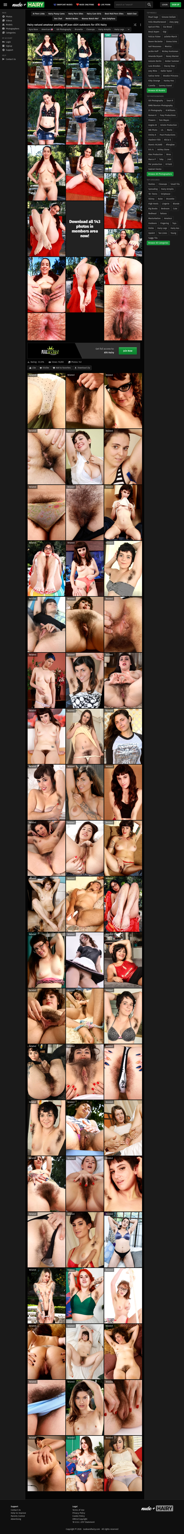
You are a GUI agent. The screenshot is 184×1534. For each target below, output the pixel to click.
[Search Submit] (149, 4)
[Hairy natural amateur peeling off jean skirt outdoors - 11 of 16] (123, 243)
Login (164, 4)
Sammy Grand (165, 85)
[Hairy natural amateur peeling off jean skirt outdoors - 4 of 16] (46, 117)
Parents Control (18, 1516)
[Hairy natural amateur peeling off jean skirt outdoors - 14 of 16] (123, 271)
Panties (151, 184)
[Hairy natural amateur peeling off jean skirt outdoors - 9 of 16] (123, 201)
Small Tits (175, 184)
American (46, 29)
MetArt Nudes (72, 18)
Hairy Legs (119, 29)
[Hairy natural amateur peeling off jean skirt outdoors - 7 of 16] (46, 173)
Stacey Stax (169, 66)
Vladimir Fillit (154, 140)
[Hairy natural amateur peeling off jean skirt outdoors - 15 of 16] (123, 313)
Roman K (152, 115)
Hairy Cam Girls (94, 14)
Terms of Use (78, 1510)
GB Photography (63, 29)
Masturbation (154, 218)
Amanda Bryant (155, 56)
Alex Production (155, 154)
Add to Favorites (63, 368)
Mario (169, 130)
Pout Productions (167, 135)
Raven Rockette (155, 41)
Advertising (16, 1519)
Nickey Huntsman (170, 51)
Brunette (79, 29)
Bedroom (165, 208)
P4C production (155, 164)
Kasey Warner (172, 56)
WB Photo (152, 130)
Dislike (46, 368)
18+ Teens (152, 194)
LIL (162, 130)
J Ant (169, 159)
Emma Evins (171, 41)
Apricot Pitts (154, 27)
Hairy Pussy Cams (56, 14)
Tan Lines (162, 233)
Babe (160, 199)
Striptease (165, 194)
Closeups (90, 29)
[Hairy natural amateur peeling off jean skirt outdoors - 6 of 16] (123, 145)
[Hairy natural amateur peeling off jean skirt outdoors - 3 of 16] (123, 89)
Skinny (151, 199)
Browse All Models (156, 90)
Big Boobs (153, 208)
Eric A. (151, 149)
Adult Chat (132, 14)
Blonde (176, 204)
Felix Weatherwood (157, 22)
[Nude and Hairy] (28, 5)
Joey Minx (152, 71)
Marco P (152, 159)
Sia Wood (167, 27)
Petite (151, 228)
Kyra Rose (33, 29)
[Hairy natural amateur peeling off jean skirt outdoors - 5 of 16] (85, 117)
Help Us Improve (18, 1513)
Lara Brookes (154, 66)
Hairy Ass (175, 228)
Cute (175, 208)
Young (173, 233)
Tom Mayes (164, 120)
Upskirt (151, 233)
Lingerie (165, 204)
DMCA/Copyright (79, 1519)
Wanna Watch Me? (90, 18)
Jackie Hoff (153, 51)
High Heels (153, 204)
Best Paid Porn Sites (114, 14)
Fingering (164, 223)
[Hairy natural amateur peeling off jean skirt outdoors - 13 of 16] (85, 285)
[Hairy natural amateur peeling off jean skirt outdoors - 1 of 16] (46, 61)
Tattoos (163, 213)
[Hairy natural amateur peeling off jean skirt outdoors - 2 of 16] (85, 61)
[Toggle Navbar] (5, 4)
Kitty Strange (154, 81)
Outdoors (152, 223)
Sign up (175, 4)
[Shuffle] (135, 25)
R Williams (170, 110)
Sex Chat (58, 18)
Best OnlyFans (108, 18)
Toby (161, 159)
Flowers (151, 120)
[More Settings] (140, 25)
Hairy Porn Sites (75, 14)
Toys (174, 223)
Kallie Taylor (166, 71)
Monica (168, 46)
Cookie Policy (78, 1516)
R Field (169, 164)
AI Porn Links (39, 14)
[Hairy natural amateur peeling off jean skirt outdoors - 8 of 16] (85, 173)
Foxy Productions (168, 115)
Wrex (168, 154)
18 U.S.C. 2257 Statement (83, 1522)
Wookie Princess (170, 76)
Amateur (168, 218)
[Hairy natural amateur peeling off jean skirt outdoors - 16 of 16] (46, 327)
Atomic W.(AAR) (155, 144)
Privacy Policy (78, 1513)
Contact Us (16, 1510)
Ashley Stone (163, 149)
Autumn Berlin (154, 61)
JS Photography (155, 110)
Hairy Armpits (104, 29)
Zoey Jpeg (173, 22)
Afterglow (170, 144)
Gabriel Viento (154, 169)
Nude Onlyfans (85, 4)
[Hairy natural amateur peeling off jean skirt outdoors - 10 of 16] (46, 229)
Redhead (152, 213)
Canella (151, 85)
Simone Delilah (169, 17)
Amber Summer (172, 61)
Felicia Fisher (154, 36)
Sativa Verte (154, 76)
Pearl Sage (153, 17)
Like (34, 368)
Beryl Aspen (153, 32)
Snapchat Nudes (64, 4)
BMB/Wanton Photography (160, 105)
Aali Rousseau (154, 46)
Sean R (170, 100)
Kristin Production (168, 125)
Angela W (152, 125)
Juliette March (170, 36)
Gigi (164, 32)
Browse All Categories (158, 243)
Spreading (153, 189)
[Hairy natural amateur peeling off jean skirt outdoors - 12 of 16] (46, 285)
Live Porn (105, 4)
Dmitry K (152, 135)
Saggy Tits (153, 238)
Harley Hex (169, 81)
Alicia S (167, 140)
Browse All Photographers (160, 174)
